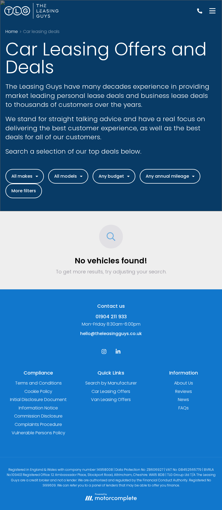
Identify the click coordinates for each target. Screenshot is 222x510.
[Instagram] (104, 353)
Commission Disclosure (38, 416)
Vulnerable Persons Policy (38, 433)
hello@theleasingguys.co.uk (111, 333)
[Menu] (212, 10)
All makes (21, 176)
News (183, 399)
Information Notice (38, 408)
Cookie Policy (38, 391)
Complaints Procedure (38, 424)
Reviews (183, 391)
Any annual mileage (167, 176)
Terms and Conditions (38, 383)
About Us (183, 383)
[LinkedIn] (118, 353)
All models (65, 176)
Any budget (111, 176)
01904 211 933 (111, 316)
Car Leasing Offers (111, 391)
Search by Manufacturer (111, 383)
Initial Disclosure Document (38, 399)
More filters (23, 191)
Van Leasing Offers (111, 399)
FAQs (183, 408)
